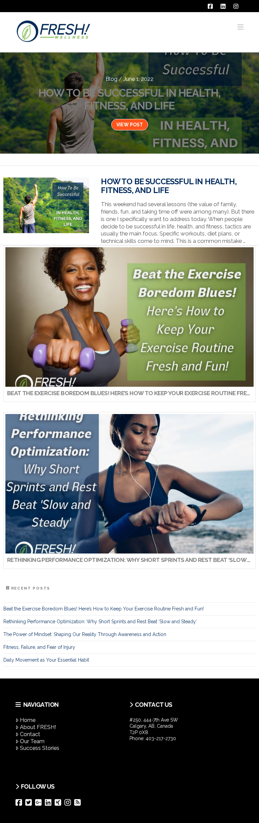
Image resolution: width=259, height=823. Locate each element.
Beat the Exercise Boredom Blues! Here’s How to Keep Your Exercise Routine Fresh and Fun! (103, 608)
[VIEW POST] (46, 205)
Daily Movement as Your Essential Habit (46, 660)
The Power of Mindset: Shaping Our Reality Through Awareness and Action (84, 634)
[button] (240, 27)
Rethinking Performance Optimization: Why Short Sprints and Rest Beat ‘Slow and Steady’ (100, 621)
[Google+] (40, 802)
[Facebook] (20, 802)
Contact (30, 734)
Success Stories (39, 748)
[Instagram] (69, 802)
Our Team (32, 741)
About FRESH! (38, 727)
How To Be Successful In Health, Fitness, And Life (168, 186)
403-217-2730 (161, 738)
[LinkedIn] (50, 802)
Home (27, 720)
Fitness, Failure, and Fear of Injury (39, 647)
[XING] (59, 802)
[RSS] (79, 802)
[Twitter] (30, 802)
